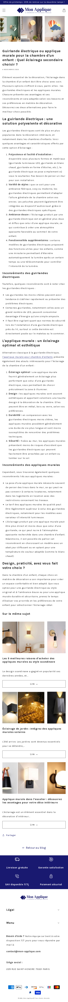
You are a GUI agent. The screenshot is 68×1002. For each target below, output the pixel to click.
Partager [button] (11, 835)
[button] (3, 10)
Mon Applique (28, 998)
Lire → (34, 683)
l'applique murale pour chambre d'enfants (27, 356)
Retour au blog (36, 847)
